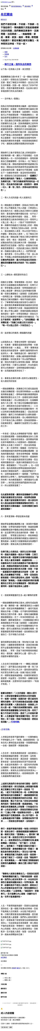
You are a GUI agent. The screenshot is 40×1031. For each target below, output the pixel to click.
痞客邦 (14, 968)
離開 (10, 1027)
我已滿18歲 (4, 1027)
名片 (5, 56)
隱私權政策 (33, 1003)
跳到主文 (4, 19)
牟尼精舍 (7, 14)
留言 (18, 968)
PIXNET (9, 1003)
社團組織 (16, 48)
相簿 (5, 52)
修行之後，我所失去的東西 (17, 64)
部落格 (6, 54)
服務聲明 (20, 1005)
